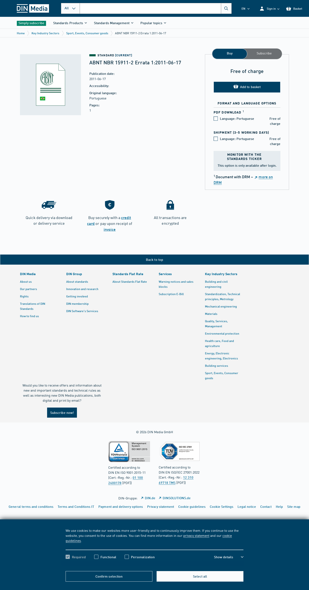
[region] (154, 547)
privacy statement (196, 535)
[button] (269, 8)
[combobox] (155, 8)
